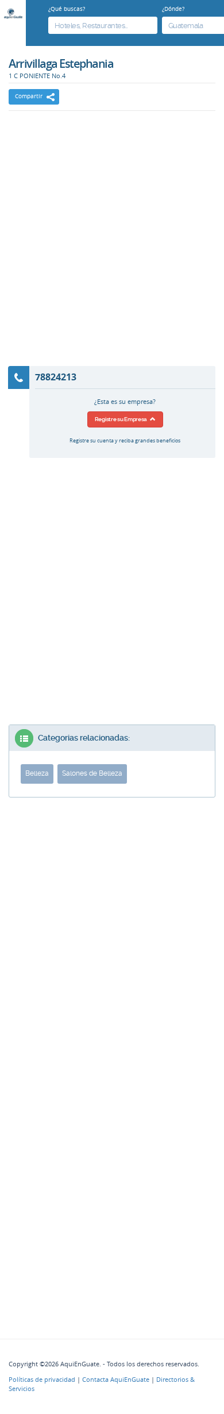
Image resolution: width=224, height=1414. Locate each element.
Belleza (37, 773)
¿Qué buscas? (66, 9)
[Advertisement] (112, 246)
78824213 (55, 377)
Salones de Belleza (92, 773)
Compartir (29, 96)
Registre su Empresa (122, 419)
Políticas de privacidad (42, 1380)
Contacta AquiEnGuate (115, 1380)
